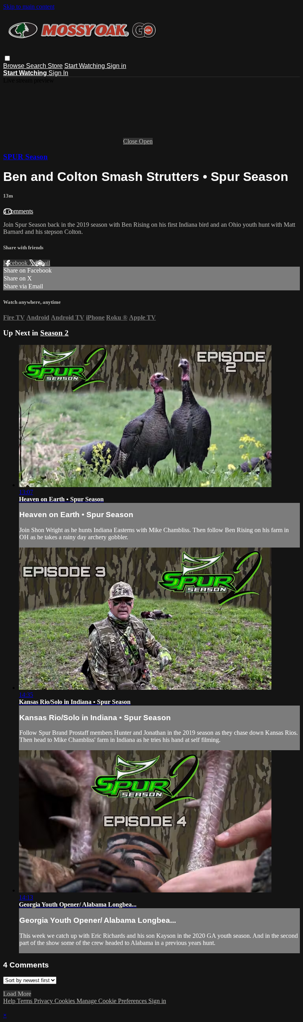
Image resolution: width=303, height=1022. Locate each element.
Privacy (44, 1001)
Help (10, 1001)
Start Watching (85, 65)
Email (43, 263)
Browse (14, 65)
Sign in (116, 65)
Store (55, 65)
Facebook (16, 263)
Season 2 (54, 333)
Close (131, 141)
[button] (7, 58)
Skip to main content (28, 6)
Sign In (58, 73)
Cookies (65, 1001)
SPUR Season (25, 156)
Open (146, 141)
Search (37, 65)
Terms (25, 1001)
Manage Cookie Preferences (112, 1001)
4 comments (18, 211)
